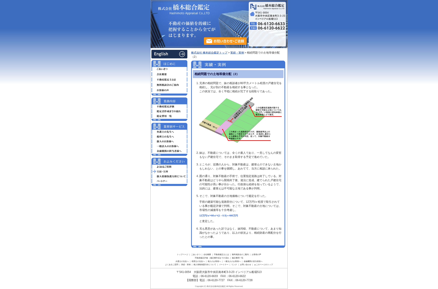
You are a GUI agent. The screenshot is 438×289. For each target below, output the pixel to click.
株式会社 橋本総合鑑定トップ (209, 52)
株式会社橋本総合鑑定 (216, 286)
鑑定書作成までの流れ (169, 111)
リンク (234, 264)
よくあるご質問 (169, 167)
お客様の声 (169, 90)
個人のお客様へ (169, 141)
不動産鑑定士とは (169, 79)
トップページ (182, 254)
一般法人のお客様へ (169, 146)
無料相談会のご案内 (169, 85)
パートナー (169, 181)
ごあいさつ (169, 69)
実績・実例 (237, 52)
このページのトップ (264, 264)
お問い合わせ (245, 264)
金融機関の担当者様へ (169, 151)
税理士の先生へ (169, 137)
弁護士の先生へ (169, 132)
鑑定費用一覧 (169, 116)
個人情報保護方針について (169, 176)
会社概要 (169, 74)
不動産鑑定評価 (169, 106)
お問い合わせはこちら (225, 41)
